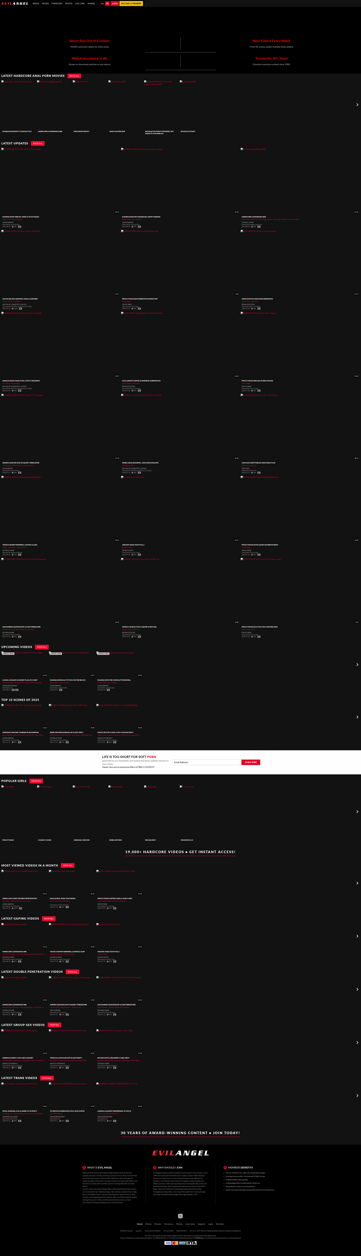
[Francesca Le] (197, 811)
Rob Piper (6, 901)
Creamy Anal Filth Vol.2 (133, 545)
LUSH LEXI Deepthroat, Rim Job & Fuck (258, 463)
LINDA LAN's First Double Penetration (19, 898)
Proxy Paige (126, 301)
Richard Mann (7, 629)
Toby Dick (245, 465)
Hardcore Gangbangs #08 (50, 131)
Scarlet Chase (127, 547)
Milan (45, 735)
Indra (132, 465)
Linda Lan (26, 901)
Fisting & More (248, 222)
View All (74, 76)
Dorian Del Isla (55, 901)
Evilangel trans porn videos (92, 1200)
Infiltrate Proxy (81, 131)
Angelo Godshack (8, 547)
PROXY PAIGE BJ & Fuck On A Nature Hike (260, 627)
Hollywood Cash (16, 901)
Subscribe (251, 762)
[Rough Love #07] (197, 104)
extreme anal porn (119, 1200)
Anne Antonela (29, 1113)
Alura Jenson (116, 1192)
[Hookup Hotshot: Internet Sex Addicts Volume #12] (161, 104)
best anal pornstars (129, 1189)
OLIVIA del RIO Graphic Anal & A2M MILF (20, 299)
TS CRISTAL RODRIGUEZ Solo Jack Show (67, 1111)
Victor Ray (135, 629)
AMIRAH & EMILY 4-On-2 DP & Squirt (17, 1058)
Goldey (16, 629)
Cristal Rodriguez (56, 1113)
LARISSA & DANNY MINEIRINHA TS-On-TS (114, 1111)
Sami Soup (254, 301)
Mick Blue (17, 301)
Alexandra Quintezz (27, 629)
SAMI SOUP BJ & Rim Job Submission (257, 299)
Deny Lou (254, 219)
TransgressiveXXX (9, 686)
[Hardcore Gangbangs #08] (54, 104)
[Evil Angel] (14, 3)
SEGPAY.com (199, 1238)
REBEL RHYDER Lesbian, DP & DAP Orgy (66, 732)
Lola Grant (136, 383)
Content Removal (235, 1238)
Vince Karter (7, 465)
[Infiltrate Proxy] (90, 104)
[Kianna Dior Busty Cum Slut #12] (18, 104)
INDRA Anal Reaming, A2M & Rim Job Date (140, 463)
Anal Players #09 (117, 131)
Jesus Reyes (75, 735)
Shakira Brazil (7, 1113)
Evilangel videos (106, 1189)
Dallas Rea (65, 901)
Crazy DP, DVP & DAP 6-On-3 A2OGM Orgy (115, 732)
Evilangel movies (182, 1189)
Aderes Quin (28, 465)
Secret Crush (127, 550)
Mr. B (253, 629)
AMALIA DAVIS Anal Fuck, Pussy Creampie (21, 381)
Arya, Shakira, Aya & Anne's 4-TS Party (19, 1111)
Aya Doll (39, 1113)
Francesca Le (187, 840)
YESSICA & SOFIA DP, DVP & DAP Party (66, 1058)
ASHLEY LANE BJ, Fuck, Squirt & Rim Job (139, 627)
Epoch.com (132, 1238)
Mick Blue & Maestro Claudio (14, 304)
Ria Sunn (100, 1060)
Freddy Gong (126, 735)
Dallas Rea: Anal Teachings (62, 898)
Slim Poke (38, 735)
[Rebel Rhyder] (125, 811)
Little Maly (84, 735)
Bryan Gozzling (248, 304)
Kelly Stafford (55, 735)
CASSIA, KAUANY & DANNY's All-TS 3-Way (20, 680)
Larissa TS (101, 1113)
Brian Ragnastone (265, 219)
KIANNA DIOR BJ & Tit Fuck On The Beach (67, 680)
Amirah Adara (7, 1060)
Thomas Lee (101, 735)
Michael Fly (246, 219)
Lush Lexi (253, 465)
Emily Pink (26, 1060)
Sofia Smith (277, 219)
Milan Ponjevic (17, 465)
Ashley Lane (126, 629)
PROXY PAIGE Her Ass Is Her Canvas (257, 381)
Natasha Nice (126, 1192)
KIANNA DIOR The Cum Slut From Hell (114, 680)
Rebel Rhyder (66, 735)
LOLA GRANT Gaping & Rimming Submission (141, 381)
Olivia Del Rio (7, 301)
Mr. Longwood (121, 901)
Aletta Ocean (96, 1194)
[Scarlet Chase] (54, 811)
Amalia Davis (15, 383)
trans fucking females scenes (193, 1184)
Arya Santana (18, 1113)
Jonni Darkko (17, 219)
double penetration (160, 1186)
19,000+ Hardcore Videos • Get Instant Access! (180, 852)
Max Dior (295, 219)
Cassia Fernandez (34, 682)
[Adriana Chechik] (90, 811)
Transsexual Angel (10, 1117)
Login (115, 4)
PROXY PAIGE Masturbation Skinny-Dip (140, 299)
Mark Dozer (126, 1060)
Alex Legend (126, 383)
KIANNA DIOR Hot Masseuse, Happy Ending (141, 217)
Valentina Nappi (104, 1192)
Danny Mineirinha (21, 682)
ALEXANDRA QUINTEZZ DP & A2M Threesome (21, 627)
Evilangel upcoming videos (163, 1192)
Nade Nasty (246, 301)
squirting (177, 1184)
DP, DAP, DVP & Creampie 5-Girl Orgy (113, 1058)
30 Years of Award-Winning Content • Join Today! (180, 1133)
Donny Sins (30, 735)
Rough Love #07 (188, 131)
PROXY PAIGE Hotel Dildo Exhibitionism (260, 545)
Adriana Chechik (19, 735)
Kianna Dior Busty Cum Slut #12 (17, 131)
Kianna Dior (6, 219)
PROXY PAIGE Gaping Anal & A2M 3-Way (114, 898)
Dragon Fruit (286, 219)
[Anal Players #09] (125, 104)
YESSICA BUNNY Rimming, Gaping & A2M (19, 545)
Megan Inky (150, 840)
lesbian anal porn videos (162, 1184)
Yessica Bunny (21, 547)
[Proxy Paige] (18, 811)
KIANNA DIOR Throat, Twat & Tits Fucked (20, 217)
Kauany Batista (7, 682)
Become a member (131, 4)
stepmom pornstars (188, 1186)
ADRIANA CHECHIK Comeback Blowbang (20, 732)
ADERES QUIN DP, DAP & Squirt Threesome (20, 463)
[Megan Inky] (161, 811)
